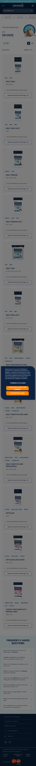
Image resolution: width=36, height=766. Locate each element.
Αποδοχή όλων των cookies (17, 388)
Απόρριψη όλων (17, 393)
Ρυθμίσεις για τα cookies (18, 382)
